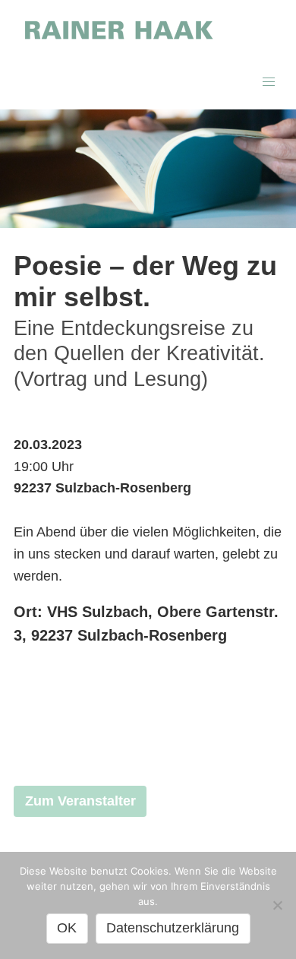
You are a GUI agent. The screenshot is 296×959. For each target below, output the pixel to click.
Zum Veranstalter (80, 801)
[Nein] (277, 905)
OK (67, 927)
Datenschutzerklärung (172, 927)
